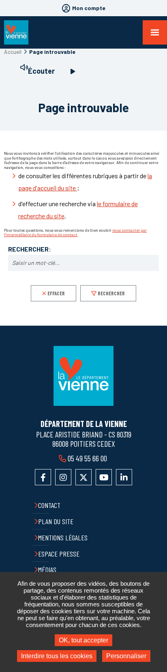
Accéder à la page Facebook (43, 477)
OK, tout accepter (83, 640)
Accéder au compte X (83, 477)
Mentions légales (63, 537)
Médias (47, 569)
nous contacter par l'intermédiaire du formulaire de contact (75, 232)
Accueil (12, 51)
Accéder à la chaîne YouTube (104, 477)
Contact (49, 505)
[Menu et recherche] (155, 32)
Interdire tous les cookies (56, 656)
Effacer (56, 293)
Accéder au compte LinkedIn (124, 477)
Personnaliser (126, 656)
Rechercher (111, 293)
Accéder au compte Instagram (63, 477)
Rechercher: (29, 249)
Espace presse (58, 553)
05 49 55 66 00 (87, 458)
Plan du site (55, 521)
